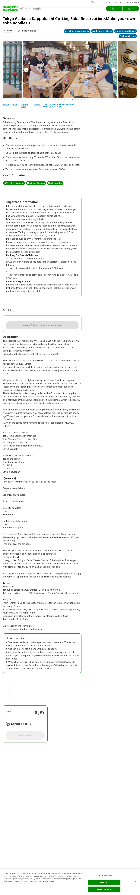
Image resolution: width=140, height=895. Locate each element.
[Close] (136, 882)
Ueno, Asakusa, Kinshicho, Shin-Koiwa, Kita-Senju (59, 105)
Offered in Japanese (14, 183)
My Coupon (97, 2)
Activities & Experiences (77, 31)
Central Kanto (24, 105)
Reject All (104, 882)
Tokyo (37, 104)
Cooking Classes (128, 36)
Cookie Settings (104, 875)
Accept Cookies (104, 889)
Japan (14, 104)
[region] (70, 882)
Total (8, 711)
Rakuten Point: (19, 723)
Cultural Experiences (125, 31)
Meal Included (55, 183)
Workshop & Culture (102, 31)
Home (6, 104)
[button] (108, 2)
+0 (30, 723)
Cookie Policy (48, 881)
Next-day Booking (36, 183)
